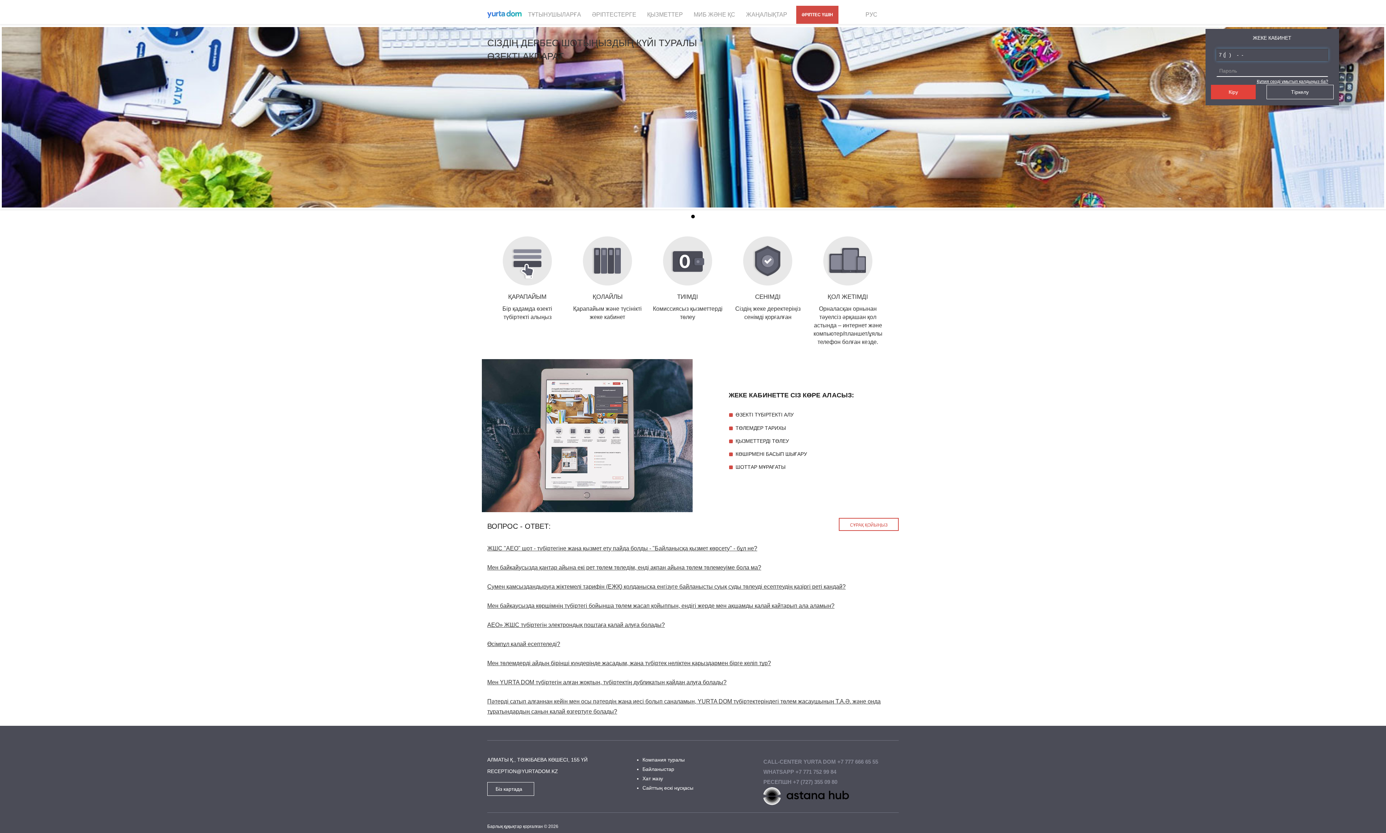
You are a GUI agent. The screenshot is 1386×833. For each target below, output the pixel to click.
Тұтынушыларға (554, 15)
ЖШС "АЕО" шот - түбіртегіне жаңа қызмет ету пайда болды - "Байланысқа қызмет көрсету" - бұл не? (622, 548)
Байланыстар (658, 769)
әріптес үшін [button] (817, 14)
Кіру (1233, 92)
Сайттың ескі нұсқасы (667, 788)
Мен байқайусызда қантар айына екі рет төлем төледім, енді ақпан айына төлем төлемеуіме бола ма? (624, 567)
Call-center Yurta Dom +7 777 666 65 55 (820, 762)
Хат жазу (652, 778)
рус (871, 15)
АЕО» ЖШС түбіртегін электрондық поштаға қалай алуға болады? (576, 625)
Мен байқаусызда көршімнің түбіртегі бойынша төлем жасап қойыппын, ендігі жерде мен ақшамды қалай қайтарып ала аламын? (660, 606)
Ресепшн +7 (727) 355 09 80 (800, 782)
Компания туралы (663, 760)
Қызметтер (665, 15)
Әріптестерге (614, 15)
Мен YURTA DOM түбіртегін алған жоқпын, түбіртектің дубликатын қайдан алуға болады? (607, 682)
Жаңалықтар (766, 15)
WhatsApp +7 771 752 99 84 (799, 772)
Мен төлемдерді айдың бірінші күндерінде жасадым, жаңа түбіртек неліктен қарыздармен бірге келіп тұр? (629, 663)
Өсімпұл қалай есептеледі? (523, 644)
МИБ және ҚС (714, 15)
